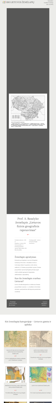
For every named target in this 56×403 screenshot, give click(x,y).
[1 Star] (27, 234)
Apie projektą (49, 4)
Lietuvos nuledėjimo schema (44, 303)
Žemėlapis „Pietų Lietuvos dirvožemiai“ (13, 303)
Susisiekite (50, 1)
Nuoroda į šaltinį (18, 249)
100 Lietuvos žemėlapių (20, 2)
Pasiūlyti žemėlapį (48, 2)
